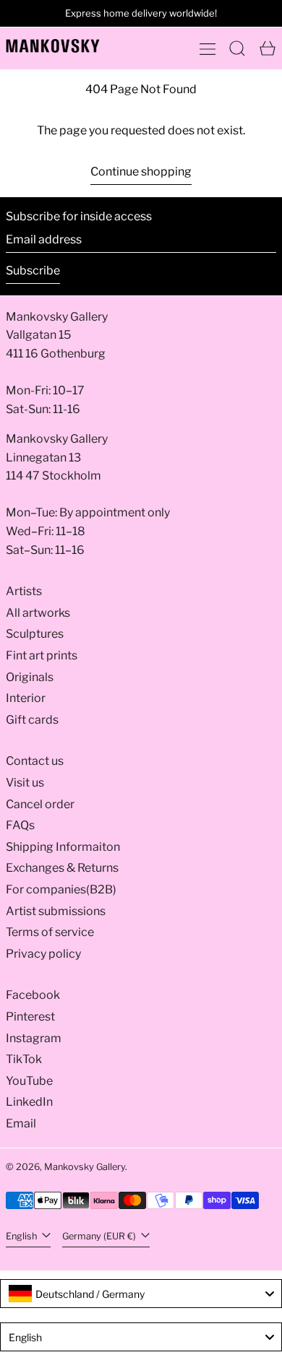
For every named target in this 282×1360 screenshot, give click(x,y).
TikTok (24, 1059)
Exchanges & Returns (62, 868)
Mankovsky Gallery (84, 1166)
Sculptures (35, 634)
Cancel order (40, 804)
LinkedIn (29, 1102)
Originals (30, 677)
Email (21, 1123)
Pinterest (30, 1016)
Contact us (35, 761)
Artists (24, 591)
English (22, 1236)
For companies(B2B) (61, 889)
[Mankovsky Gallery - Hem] (53, 45)
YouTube (29, 1081)
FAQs (20, 825)
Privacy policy (43, 954)
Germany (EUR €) (100, 1236)
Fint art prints (41, 655)
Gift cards (32, 720)
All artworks (38, 613)
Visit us (25, 782)
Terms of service (50, 932)
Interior (26, 698)
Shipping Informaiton (63, 847)
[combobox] (141, 1293)
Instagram (33, 1038)
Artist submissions (56, 911)
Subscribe (33, 270)
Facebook (33, 995)
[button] (237, 48)
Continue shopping (141, 171)
